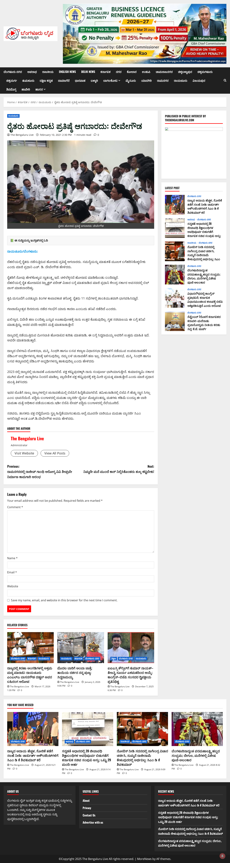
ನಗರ (118, 71)
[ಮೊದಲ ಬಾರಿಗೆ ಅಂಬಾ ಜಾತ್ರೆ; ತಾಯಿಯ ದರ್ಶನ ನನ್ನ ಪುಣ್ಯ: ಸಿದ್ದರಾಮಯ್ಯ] (80, 647)
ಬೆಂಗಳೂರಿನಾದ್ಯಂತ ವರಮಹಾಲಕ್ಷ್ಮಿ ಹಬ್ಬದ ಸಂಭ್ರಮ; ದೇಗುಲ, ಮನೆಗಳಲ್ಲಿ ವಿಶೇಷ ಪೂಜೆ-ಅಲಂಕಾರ (175, 274)
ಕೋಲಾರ (132, 71)
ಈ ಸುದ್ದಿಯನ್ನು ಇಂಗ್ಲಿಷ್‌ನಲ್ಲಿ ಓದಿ (31, 240)
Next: (118, 469)
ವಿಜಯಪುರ (199, 80)
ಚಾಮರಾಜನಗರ (164, 71)
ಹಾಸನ (39, 89)
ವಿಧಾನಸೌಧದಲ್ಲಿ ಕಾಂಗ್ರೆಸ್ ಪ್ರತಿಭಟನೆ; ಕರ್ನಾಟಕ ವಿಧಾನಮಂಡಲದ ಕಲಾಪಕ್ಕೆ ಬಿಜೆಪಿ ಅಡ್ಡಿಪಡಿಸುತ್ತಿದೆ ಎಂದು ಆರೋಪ (175, 298)
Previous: (39, 471)
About (86, 800)
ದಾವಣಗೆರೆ (64, 80)
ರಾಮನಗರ (163, 80)
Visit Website (24, 453)
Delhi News (88, 71)
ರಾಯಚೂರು (180, 80)
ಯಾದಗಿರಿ (146, 80)
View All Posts (54, 453)
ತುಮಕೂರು (28, 80)
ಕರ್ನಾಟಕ (105, 71)
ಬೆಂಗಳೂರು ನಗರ (13, 71)
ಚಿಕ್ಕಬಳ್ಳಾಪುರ (185, 71)
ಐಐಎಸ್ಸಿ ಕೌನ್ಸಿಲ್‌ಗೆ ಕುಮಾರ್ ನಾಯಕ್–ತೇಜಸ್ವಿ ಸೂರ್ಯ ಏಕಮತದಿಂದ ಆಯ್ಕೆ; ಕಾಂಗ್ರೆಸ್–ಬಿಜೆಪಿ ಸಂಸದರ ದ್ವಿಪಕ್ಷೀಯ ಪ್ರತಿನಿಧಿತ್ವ (130, 675)
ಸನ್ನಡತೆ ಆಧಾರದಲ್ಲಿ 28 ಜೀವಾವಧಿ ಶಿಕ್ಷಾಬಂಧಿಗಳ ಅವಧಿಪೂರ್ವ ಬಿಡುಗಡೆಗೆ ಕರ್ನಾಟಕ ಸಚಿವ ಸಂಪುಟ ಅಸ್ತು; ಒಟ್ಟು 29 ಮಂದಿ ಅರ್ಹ (175, 228)
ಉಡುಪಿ (146, 71)
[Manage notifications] (222, 856)
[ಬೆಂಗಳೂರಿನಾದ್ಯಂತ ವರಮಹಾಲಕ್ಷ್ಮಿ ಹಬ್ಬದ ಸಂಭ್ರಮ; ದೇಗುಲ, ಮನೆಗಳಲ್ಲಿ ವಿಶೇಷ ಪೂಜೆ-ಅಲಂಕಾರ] (197, 729)
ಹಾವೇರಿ (26, 89)
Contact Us (89, 815)
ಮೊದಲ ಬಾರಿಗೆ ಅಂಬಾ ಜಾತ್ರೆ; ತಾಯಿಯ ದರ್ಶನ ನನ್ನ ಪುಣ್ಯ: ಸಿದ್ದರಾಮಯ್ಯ (74, 672)
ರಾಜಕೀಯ (48, 71)
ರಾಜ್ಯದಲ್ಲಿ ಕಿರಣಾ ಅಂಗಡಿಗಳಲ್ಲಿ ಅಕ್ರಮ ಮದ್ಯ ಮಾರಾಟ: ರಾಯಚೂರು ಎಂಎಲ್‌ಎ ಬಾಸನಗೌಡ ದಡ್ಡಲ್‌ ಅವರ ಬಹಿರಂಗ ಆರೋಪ (29, 675)
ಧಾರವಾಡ (80, 80)
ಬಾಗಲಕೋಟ (110, 80)
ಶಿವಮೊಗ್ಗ (11, 89)
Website (12, 586)
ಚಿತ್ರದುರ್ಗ (11, 80)
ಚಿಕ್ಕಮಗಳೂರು (205, 71)
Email (12, 572)
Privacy (87, 808)
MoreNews (144, 859)
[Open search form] (225, 80)
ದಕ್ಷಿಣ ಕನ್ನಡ (46, 80)
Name (12, 558)
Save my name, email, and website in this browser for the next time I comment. (64, 600)
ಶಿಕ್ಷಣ (113, 658)
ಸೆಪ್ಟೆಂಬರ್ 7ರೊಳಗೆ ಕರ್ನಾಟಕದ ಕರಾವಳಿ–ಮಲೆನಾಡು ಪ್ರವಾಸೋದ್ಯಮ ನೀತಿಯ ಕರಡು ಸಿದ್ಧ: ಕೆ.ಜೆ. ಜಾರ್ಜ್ (175, 321)
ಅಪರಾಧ (32, 71)
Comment (15, 507)
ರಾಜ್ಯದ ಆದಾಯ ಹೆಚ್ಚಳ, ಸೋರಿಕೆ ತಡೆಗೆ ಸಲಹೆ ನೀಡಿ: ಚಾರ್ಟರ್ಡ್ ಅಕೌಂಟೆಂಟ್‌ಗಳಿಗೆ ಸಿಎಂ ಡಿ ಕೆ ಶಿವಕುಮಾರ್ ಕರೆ (175, 205)
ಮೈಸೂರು (131, 80)
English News (67, 71)
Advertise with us (93, 822)
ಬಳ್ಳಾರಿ (94, 80)
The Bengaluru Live (22, 134)
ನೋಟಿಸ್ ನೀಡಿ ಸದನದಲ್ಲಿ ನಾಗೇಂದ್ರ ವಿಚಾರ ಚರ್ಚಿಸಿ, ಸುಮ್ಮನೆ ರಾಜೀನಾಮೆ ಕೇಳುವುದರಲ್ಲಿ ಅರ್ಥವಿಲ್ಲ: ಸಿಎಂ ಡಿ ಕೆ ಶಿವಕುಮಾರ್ (175, 251)
